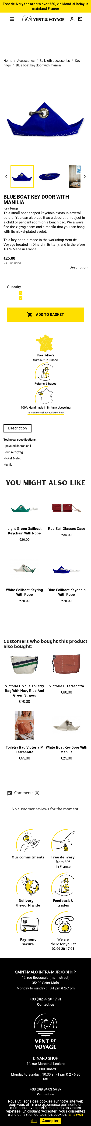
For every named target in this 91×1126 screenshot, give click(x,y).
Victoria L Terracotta (66, 686)
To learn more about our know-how (46, 412)
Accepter (50, 1121)
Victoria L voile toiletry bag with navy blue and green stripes (24, 690)
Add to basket (45, 314)
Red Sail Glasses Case (66, 529)
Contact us (45, 1004)
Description (79, 267)
